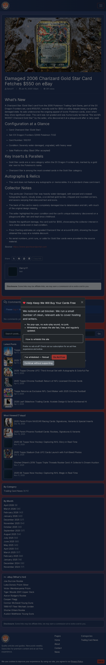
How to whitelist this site (37, 339)
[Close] (82, 302)
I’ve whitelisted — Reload (37, 357)
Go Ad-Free (59, 357)
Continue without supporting (38, 363)
